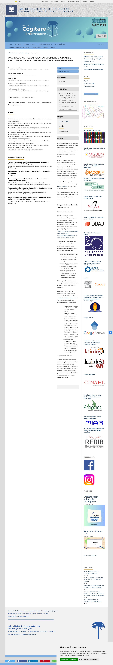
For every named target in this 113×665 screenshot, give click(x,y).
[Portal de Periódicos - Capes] (94, 137)
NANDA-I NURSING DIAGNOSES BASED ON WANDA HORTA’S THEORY (93, 579)
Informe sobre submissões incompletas (91, 499)
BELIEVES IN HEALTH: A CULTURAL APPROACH (91, 572)
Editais (52, 47)
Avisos (45, 47)
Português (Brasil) (89, 86)
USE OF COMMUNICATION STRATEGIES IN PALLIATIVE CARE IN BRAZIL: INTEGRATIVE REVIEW (94, 593)
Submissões (37, 47)
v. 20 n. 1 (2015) (24, 53)
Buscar (101, 44)
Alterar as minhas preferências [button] (88, 659)
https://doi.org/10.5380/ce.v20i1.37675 (22, 97)
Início (10, 53)
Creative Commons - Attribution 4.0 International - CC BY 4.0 (67, 298)
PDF (61, 68)
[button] (10, 661)
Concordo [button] (64, 659)
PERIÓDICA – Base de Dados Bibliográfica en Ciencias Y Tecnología (92, 397)
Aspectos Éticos (60, 44)
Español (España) (89, 83)
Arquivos (18, 44)
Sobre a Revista (29, 44)
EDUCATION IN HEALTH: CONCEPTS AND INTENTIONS (93, 600)
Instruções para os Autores (19, 47)
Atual (10, 44)
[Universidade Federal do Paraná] (94, 59)
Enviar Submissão (91, 94)
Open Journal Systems (90, 555)
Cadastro (102, 19)
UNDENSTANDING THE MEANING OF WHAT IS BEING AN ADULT (94, 586)
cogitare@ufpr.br (52, 611)
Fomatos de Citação (66, 109)
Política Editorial (45, 44)
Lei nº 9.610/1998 (62, 186)
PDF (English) (64, 71)
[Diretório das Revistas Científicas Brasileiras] (94, 155)
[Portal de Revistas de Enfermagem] (94, 186)
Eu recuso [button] (73, 659)
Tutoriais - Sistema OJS (93, 532)
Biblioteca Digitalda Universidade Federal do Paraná (46, 10)
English (86, 81)
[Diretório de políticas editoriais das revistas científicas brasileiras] (94, 172)
